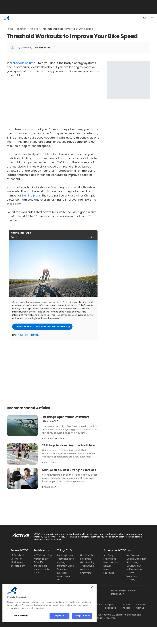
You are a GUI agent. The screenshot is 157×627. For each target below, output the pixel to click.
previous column (23, 63)
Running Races (65, 555)
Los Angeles (109, 558)
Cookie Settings (20, 615)
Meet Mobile (40, 565)
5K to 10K (38, 562)
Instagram (19, 565)
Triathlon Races (65, 558)
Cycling (61, 562)
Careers (97, 604)
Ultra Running (87, 562)
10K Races (62, 572)
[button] (94, 237)
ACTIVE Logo (17, 534)
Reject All (59, 615)
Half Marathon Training (134, 571)
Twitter (18, 558)
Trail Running (87, 565)
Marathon (85, 558)
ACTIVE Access (126, 606)
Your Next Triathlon (28, 334)
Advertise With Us (141, 606)
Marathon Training (131, 578)
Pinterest (19, 562)
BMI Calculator (134, 555)
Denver (107, 565)
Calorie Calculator (136, 558)
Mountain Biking (65, 565)
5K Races (62, 569)
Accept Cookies (82, 615)
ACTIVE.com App (43, 555)
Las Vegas (108, 572)
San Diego (108, 555)
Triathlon (21, 28)
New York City (110, 562)
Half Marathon (88, 555)
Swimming (86, 572)
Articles (34, 28)
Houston (107, 569)
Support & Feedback (110, 606)
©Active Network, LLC (100, 614)
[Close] (91, 587)
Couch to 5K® (41, 558)
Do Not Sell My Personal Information (123, 592)
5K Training (132, 562)
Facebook (19, 555)
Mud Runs (85, 569)
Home (10, 28)
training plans (31, 195)
